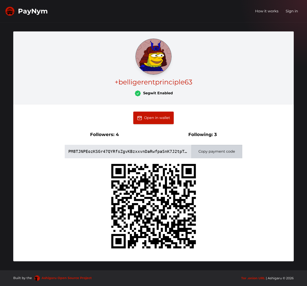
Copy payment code (216, 151)
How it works (266, 11)
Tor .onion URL (253, 278)
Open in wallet (157, 118)
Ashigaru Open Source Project (67, 278)
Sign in (292, 11)
